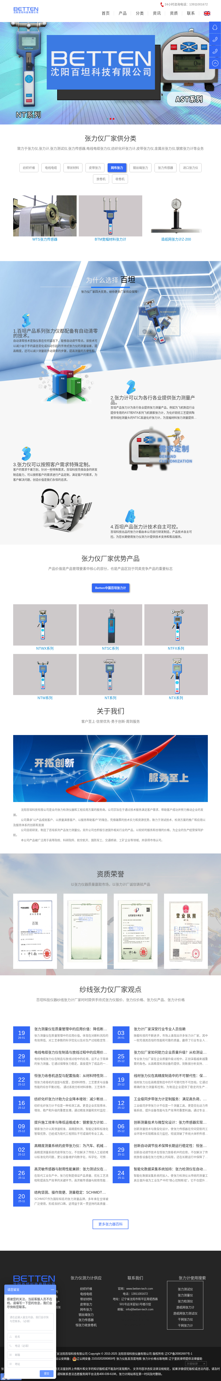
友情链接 (196, 1363)
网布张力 (86, 1309)
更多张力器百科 (110, 1224)
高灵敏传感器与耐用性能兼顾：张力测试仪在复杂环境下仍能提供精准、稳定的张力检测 (101, 1169)
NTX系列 (176, 698)
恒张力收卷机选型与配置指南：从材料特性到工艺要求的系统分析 (84, 1076)
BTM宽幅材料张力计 (110, 239)
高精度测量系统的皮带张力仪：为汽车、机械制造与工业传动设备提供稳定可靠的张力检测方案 (106, 1146)
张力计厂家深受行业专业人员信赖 (160, 1029)
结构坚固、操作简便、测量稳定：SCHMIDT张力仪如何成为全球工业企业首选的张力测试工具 (106, 1192)
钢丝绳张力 (86, 1314)
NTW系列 (45, 698)
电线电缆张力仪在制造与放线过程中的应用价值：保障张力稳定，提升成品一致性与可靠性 (103, 1052)
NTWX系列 (45, 648)
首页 (106, 13)
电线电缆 (86, 1294)
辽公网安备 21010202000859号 (96, 1358)
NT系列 (110, 698)
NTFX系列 (176, 648)
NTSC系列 (110, 648)
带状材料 (86, 1299)
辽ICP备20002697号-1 (178, 1353)
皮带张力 (86, 1304)
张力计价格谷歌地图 (155, 1358)
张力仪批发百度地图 (129, 1358)
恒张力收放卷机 (86, 1325)
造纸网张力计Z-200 (176, 239)
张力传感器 (86, 1320)
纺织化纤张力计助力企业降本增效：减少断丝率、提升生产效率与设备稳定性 (93, 1099)
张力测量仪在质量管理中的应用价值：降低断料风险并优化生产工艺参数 (89, 1029)
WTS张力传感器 (44, 239)
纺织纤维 (86, 1288)
